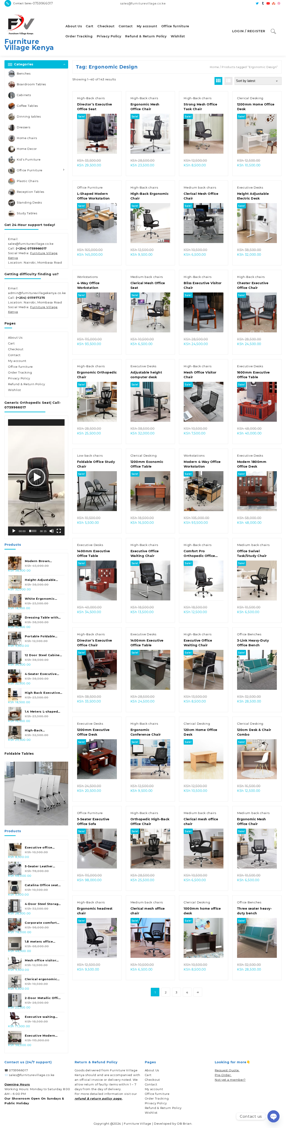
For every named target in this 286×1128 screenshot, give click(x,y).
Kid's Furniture (29, 159)
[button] (36, 477)
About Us (15, 337)
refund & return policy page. (98, 1098)
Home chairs (27, 138)
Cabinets (24, 95)
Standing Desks (29, 202)
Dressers (23, 127)
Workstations (87, 277)
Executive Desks (250, 187)
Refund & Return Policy (26, 384)
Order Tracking (20, 372)
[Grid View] (218, 81)
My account (17, 361)
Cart (11, 343)
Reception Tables (30, 191)
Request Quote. (227, 1070)
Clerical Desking (250, 98)
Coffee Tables (27, 105)
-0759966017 (42, 3)
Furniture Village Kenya (29, 44)
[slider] (32, 531)
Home (214, 67)
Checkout (15, 349)
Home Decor (27, 148)
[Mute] (51, 531)
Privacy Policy (19, 378)
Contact (14, 355)
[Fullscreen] (59, 531)
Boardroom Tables (31, 84)
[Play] (14, 531)
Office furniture (20, 366)
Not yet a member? (230, 1079)
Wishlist (14, 390)
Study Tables (27, 213)
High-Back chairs (91, 98)
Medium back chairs (200, 187)
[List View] (228, 81)
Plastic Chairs (27, 181)
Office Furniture (29, 170)
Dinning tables (29, 116)
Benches (24, 73)
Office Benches (249, 634)
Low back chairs (90, 455)
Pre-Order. (223, 1075)
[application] (36, 477)
